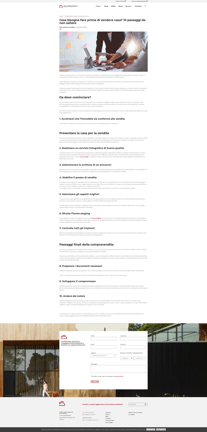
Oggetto (93, 353)
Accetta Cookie (151, 429)
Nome (92, 336)
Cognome (123, 336)
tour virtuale (84, 157)
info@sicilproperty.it (90, 414)
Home (61, 16)
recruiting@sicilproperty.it (91, 420)
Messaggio (94, 364)
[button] (103, 29)
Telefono (123, 344)
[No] (205, 429)
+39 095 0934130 (89, 412)
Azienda (108, 412)
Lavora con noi (120, 1)
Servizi (127, 6)
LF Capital (131, 414)
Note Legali (109, 422)
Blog (106, 416)
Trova (98, 6)
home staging (96, 218)
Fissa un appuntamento (139, 1)
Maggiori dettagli (161, 429)
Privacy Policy (109, 420)
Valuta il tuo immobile (135, 412)
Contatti (108, 418)
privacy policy (119, 376)
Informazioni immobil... (71, 16)
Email (92, 344)
